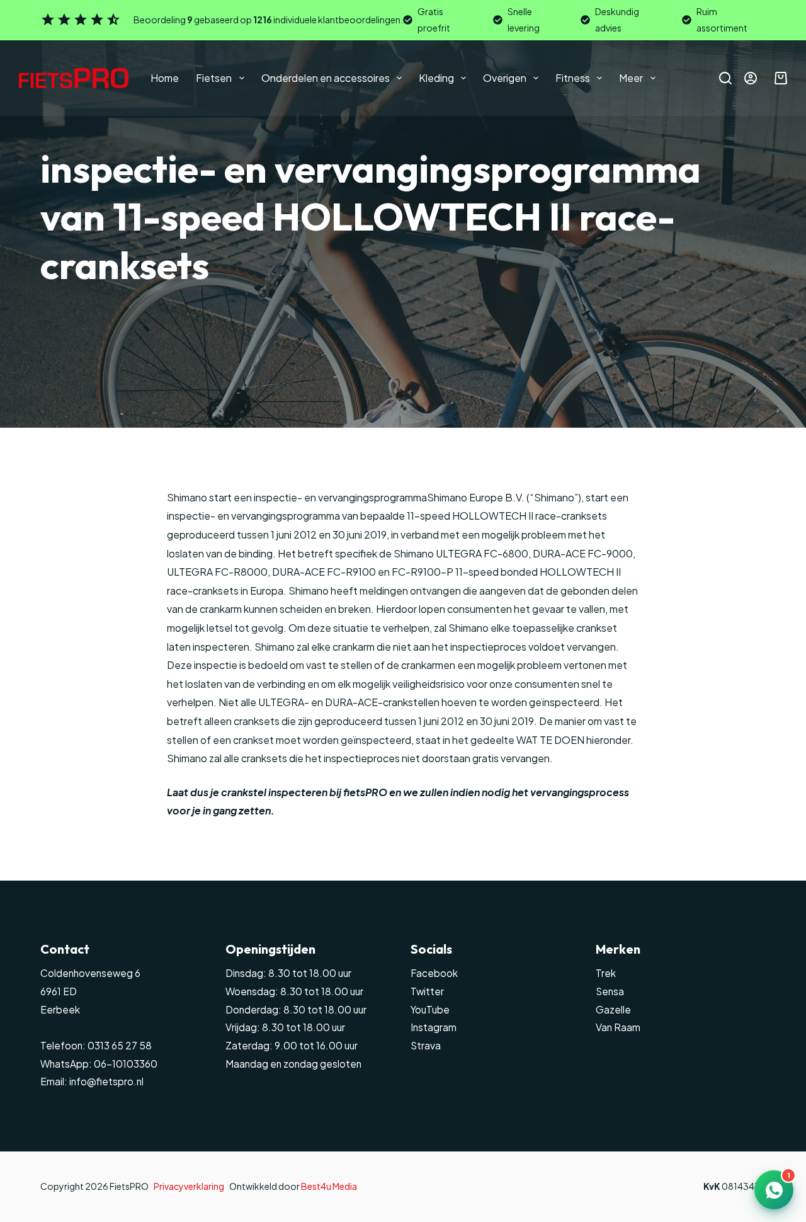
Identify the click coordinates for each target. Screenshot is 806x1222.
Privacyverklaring (189, 1186)
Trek (606, 973)
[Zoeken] (725, 78)
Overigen (504, 77)
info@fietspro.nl (105, 1081)
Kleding (436, 77)
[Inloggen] (750, 78)
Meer (631, 77)
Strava (426, 1045)
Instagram (434, 1027)
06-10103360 (125, 1064)
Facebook (434, 973)
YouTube (430, 1009)
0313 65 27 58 (119, 1045)
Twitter (427, 991)
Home (164, 77)
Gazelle (613, 1009)
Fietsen (214, 77)
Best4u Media (329, 1186)
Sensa (610, 991)
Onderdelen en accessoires (325, 77)
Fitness (572, 77)
